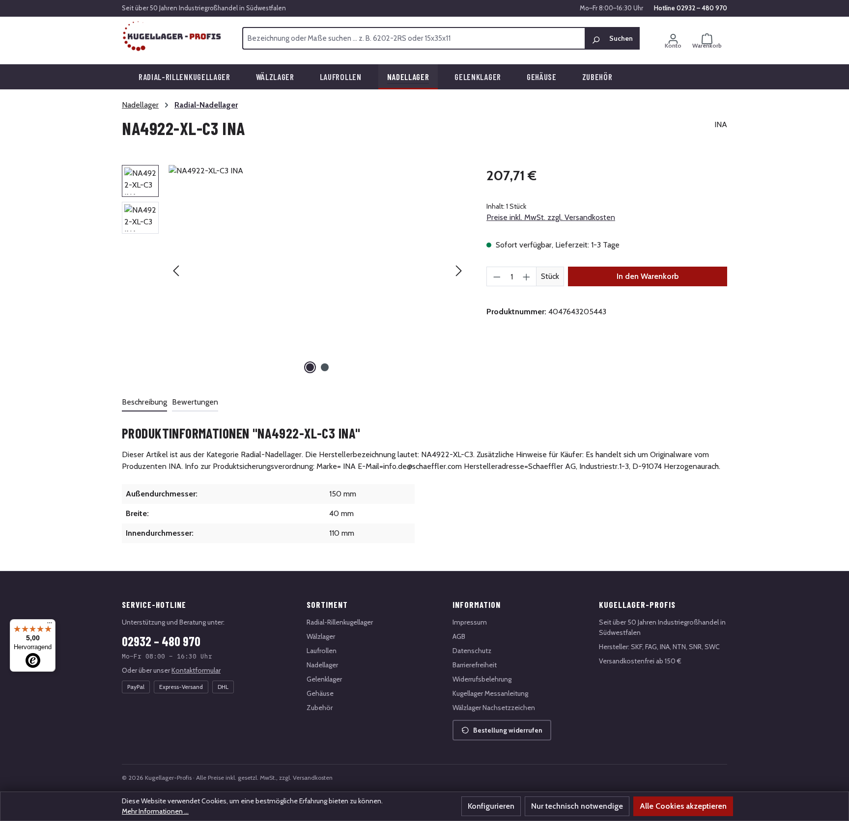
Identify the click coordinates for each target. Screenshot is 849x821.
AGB (459, 636)
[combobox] (413, 38)
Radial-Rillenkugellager (340, 622)
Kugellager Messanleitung (490, 693)
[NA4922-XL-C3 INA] (317, 270)
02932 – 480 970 (161, 641)
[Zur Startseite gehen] (172, 36)
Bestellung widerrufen (507, 730)
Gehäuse (320, 693)
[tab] (144, 402)
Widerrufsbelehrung (482, 679)
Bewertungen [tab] (195, 402)
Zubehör (320, 707)
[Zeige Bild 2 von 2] (325, 367)
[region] (294, 270)
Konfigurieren (491, 806)
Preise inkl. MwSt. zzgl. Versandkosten (550, 217)
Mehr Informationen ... (155, 811)
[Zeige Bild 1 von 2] (310, 367)
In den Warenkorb (648, 276)
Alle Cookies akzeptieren (683, 806)
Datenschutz (472, 650)
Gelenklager (324, 679)
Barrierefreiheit (475, 664)
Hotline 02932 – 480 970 (690, 8)
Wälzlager (321, 636)
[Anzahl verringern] (496, 276)
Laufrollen (322, 650)
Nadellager (322, 664)
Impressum (470, 622)
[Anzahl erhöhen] (526, 276)
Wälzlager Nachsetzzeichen (494, 707)
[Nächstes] (459, 271)
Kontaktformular (196, 670)
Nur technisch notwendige (577, 806)
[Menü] (50, 625)
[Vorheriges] (176, 271)
